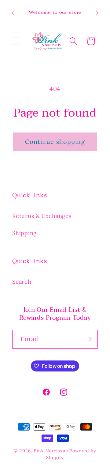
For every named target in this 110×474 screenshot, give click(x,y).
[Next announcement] (97, 13)
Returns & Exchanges (42, 215)
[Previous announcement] (13, 13)
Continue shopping (55, 141)
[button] (15, 41)
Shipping (24, 233)
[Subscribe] (88, 339)
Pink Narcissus (51, 450)
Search (21, 281)
